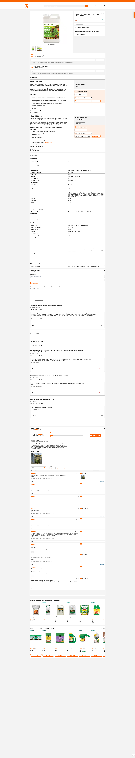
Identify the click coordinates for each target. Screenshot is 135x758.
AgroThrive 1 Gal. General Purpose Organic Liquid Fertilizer (47, 585)
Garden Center (40, 9)
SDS (76, 85)
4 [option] (67, 592)
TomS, (33, 288)
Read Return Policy (81, 34)
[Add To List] (101, 13)
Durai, (33, 377)
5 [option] (69, 592)
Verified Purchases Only (70, 468)
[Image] (83, 477)
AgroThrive (35, 318)
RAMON (33, 523)
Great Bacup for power (36, 571)
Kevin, (33, 353)
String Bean (34, 547)
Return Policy (34, 108)
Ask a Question (35, 283)
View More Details (79, 24)
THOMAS (33, 536)
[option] (103, 423)
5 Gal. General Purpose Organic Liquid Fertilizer (45, 478)
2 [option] (67, 422)
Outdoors (34, 9)
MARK (33, 476)
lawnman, (33, 307)
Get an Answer (100, 59)
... (30, 10)
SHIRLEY (33, 501)
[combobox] (64, 6)
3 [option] (69, 422)
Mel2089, (33, 343)
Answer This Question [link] (39, 290)
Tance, (33, 401)
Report (101, 325)
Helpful (34, 325)
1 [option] (65, 422)
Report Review (102, 481)
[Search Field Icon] (86, 6)
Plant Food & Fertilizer (53, 9)
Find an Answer (33, 274)
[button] (67, 78)
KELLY (33, 559)
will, (32, 297)
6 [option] (71, 592)
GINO (33, 488)
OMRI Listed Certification (80, 86)
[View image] (33, 48)
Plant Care (46, 9)
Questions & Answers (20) (87, 17)
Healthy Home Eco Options (50, 106)
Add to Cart (36, 655)
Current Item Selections (80, 468)
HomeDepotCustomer (35, 511)
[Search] (44, 467)
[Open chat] (134, 15)
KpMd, (33, 333)
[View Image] (36, 458)
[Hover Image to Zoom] (51, 28)
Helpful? (32, 481)
